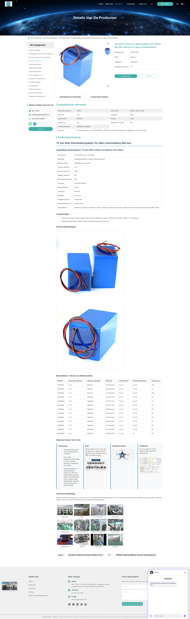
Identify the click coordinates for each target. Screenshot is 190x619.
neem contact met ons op (144, 4)
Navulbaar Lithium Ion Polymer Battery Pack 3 (86, 555)
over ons (109, 4)
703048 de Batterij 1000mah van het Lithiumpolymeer (136, 555)
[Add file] (150, 616)
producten (119, 4)
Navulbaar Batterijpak (50, 38)
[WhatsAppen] (30, 124)
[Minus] (185, 572)
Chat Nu (40, 129)
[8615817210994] (81, 605)
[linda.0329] (85, 605)
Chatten (166, 4)
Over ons (31, 588)
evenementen (132, 4)
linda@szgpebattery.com (40, 115)
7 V (109, 555)
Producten (38, 38)
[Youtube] (77, 605)
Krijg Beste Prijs (126, 76)
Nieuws (31, 592)
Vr (152, 4)
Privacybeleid (47, 617)
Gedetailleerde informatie (70, 97)
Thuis (101, 4)
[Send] (185, 616)
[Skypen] (35, 124)
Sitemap (55, 617)
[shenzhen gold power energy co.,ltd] (8, 3)
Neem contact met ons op (37, 595)
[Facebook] (73, 605)
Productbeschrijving (99, 97)
